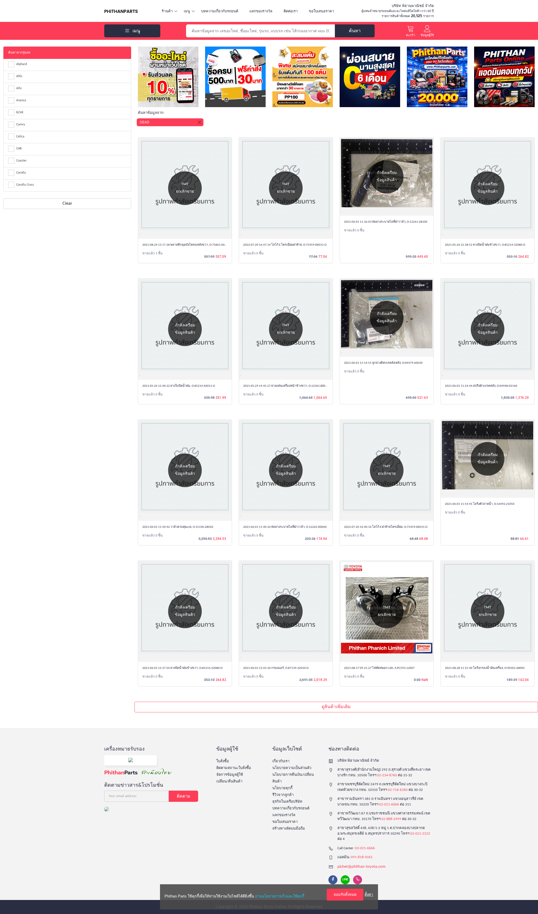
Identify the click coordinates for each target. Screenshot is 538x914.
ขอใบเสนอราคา (321, 11)
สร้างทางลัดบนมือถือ (288, 828)
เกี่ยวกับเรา (280, 761)
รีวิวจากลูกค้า (283, 795)
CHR (19, 148)
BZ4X (19, 112)
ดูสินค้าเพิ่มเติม (336, 707)
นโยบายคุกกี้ (282, 788)
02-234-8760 (387, 775)
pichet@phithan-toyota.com (361, 867)
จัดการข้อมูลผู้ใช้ (229, 775)
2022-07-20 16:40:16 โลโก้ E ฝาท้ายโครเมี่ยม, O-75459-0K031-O (385, 527)
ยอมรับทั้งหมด (345, 894)
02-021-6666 (389, 804)
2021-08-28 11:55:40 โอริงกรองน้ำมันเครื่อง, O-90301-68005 (485, 668)
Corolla (21, 172)
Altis (19, 76)
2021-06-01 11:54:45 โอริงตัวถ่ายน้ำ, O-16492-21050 (479, 504)
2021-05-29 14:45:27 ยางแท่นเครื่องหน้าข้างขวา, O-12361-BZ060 (286, 386)
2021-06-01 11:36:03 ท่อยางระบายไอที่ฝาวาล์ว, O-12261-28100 (385, 222)
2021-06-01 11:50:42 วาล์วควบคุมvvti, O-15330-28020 (177, 527)
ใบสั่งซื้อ (222, 761)
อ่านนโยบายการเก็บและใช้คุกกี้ (279, 896)
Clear (67, 203)
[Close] (199, 122)
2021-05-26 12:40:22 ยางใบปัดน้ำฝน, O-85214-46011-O (178, 386)
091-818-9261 (362, 857)
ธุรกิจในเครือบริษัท (287, 802)
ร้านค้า (167, 11)
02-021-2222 (420, 833)
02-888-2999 (391, 819)
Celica (20, 136)
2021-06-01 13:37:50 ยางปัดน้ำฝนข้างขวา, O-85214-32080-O (182, 668)
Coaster (21, 160)
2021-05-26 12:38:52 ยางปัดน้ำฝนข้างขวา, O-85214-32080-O (485, 245)
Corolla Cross (25, 185)
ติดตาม (183, 796)
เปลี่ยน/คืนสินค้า (229, 781)
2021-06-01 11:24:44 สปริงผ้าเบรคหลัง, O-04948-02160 (481, 386)
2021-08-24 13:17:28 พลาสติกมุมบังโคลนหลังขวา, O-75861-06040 (186, 245)
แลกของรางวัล (260, 11)
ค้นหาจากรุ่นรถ (19, 52)
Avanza (21, 100)
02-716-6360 (398, 790)
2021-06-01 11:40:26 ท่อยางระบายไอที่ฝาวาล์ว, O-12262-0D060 (285, 527)
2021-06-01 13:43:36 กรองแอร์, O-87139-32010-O (276, 668)
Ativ (19, 88)
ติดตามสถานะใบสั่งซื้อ (233, 768)
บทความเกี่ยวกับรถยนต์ (219, 11)
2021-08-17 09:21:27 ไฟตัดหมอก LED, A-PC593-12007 (379, 668)
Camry (20, 124)
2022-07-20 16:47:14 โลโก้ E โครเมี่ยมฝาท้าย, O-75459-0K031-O (284, 245)
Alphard (21, 64)
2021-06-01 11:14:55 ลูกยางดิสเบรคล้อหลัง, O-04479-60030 (383, 363)
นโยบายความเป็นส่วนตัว (291, 768)
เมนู (187, 11)
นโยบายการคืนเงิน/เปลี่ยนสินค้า (293, 778)
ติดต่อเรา (291, 11)
